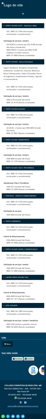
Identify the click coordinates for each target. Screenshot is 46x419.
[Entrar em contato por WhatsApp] (3, 416)
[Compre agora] (23, 416)
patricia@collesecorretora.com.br (23, 406)
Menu (9, 344)
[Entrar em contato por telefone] (8, 416)
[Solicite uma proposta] (18, 416)
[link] (23, 25)
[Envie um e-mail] (13, 416)
